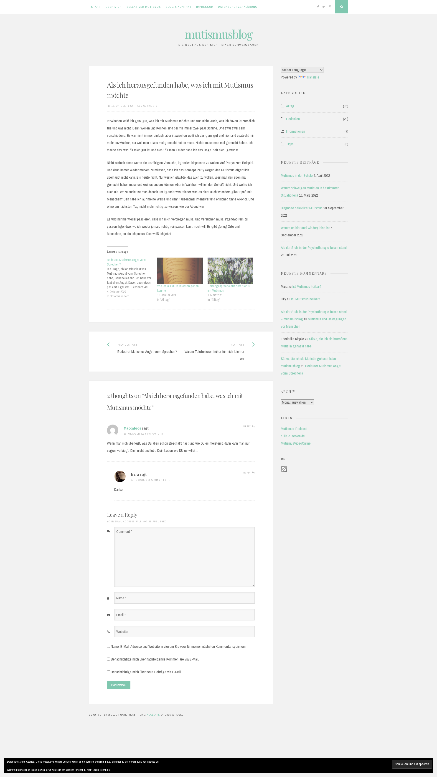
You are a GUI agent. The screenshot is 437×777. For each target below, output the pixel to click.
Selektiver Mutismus (144, 7)
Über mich (114, 7)
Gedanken (293, 118)
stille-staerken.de (293, 435)
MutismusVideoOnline (296, 443)
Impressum (204, 7)
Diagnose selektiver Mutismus (302, 207)
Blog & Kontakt (178, 7)
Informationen (295, 131)
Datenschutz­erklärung (237, 7)
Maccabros (132, 428)
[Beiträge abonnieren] (284, 470)
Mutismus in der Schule (297, 175)
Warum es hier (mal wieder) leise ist (305, 227)
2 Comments (149, 105)
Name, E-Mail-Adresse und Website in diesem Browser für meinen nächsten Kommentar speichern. (178, 646)
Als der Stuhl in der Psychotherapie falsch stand (314, 247)
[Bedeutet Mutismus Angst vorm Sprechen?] (132, 278)
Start (96, 7)
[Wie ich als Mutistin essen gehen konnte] (180, 271)
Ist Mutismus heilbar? (306, 286)
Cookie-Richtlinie (101, 770)
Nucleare (153, 714)
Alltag (290, 106)
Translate (312, 77)
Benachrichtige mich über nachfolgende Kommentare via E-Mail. (155, 659)
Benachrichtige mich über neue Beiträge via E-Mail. (146, 671)
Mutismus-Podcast (294, 428)
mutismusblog (218, 34)
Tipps (290, 144)
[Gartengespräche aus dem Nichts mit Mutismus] (230, 271)
